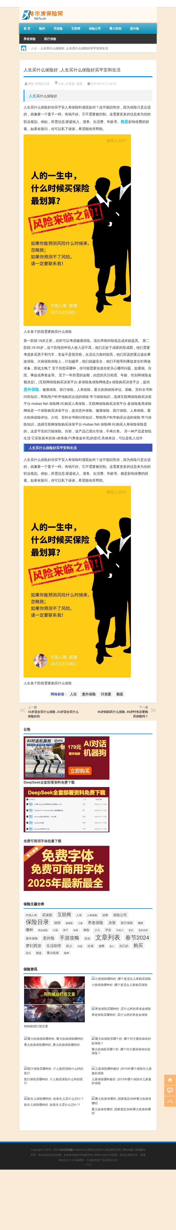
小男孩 (88, 1164)
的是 (80, 946)
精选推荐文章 (113, 1149)
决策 (112, 922)
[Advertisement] (88, 1200)
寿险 (86, 930)
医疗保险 (50, 38)
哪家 (140, 923)
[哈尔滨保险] (41, 8)
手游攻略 (69, 937)
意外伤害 (143, 930)
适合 (28, 953)
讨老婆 (70, 83)
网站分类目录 (96, 1149)
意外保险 (31, 389)
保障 (57, 922)
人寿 (79, 915)
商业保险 (43, 930)
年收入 (119, 930)
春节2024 (137, 937)
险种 (42, 28)
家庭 (75, 930)
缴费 (101, 946)
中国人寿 (31, 915)
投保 (87, 938)
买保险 (58, 28)
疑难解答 (140, 1149)
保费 (105, 915)
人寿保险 (92, 915)
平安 (108, 930)
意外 (131, 930)
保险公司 (95, 28)
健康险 (69, 923)
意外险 (134, 28)
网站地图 (128, 1149)
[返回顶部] (169, 1101)
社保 (91, 946)
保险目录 (37, 921)
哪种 (29, 929)
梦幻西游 (33, 945)
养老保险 (30, 38)
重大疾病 (115, 28)
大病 (55, 930)
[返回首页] (169, 1079)
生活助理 (53, 945)
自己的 (123, 946)
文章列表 (107, 936)
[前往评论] (169, 1090)
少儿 (97, 930)
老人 (111, 946)
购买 (138, 944)
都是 (79, 83)
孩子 (65, 930)
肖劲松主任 (42, 83)
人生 (34, 48)
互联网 (75, 28)
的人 (69, 945)
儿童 (80, 923)
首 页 (27, 28)
